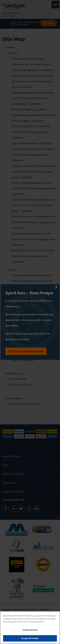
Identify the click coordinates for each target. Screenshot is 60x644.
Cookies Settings (30, 630)
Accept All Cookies (29, 638)
